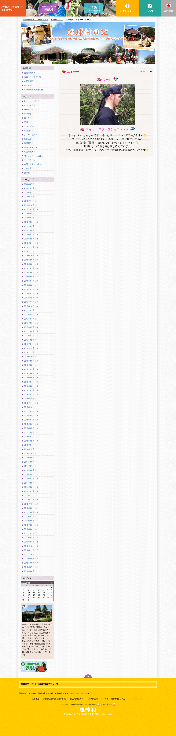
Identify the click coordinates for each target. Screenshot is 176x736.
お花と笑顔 (29, 81)
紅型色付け (29, 130)
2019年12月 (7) (30, 196)
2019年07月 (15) (31, 217)
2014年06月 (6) (30, 470)
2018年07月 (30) (31, 268)
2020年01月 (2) (30, 192)
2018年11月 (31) (31, 251)
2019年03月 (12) (31, 234)
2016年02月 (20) (31, 390)
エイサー (28, 118)
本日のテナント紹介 (32, 164)
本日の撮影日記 (30, 147)
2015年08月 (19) (31, 415)
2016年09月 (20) (31, 361)
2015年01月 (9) (30, 445)
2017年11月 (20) (31, 302)
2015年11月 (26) (31, 403)
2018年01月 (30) (31, 293)
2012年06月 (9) (30, 571)
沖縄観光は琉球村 (26, 693)
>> (52, 583)
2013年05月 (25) (31, 525)
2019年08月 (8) (30, 213)
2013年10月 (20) (31, 504)
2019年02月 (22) (31, 238)
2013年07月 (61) (31, 516)
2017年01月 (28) (31, 344)
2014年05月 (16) (31, 474)
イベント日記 (29, 105)
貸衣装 (27, 172)
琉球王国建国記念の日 (33, 89)
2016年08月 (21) (31, 365)
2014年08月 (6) (30, 461)
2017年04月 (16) (31, 331)
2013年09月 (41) (31, 508)
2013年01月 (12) (31, 541)
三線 (26, 122)
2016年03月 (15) (31, 386)
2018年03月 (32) (31, 285)
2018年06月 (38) (31, 272)
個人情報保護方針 (77, 698)
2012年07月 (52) (31, 567)
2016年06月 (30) (31, 373)
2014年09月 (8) (30, 457)
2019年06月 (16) (31, 222)
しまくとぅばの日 (31, 101)
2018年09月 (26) (31, 259)
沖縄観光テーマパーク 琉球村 (35, 19)
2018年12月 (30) (31, 247)
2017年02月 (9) (30, 339)
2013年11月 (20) (31, 499)
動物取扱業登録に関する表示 (54, 698)
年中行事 (28, 113)
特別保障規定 (91, 704)
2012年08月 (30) (31, 562)
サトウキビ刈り (30, 160)
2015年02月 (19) (31, 440)
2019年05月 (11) (31, 226)
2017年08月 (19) (31, 314)
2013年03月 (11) (31, 533)
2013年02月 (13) (31, 537)
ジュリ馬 (28, 85)
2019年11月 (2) (30, 201)
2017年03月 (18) (31, 335)
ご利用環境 (93, 698)
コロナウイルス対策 (32, 77)
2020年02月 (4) (30, 188)
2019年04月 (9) (30, 230)
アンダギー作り (30, 126)
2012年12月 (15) (31, 546)
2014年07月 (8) (30, 466)
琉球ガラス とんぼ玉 (33, 155)
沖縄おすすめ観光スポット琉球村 (12, 8)
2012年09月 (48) (31, 558)
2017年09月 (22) (31, 310)
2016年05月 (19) (31, 377)
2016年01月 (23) (31, 394)
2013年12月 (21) (31, 495)
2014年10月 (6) (30, 453)
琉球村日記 (29, 143)
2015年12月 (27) (31, 398)
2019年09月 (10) (31, 209)
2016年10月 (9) (30, 356)
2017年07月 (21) (31, 318)
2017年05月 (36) (31, 327)
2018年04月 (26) (31, 280)
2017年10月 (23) (31, 306)
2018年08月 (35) (31, 264)
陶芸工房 (28, 139)
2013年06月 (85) (31, 520)
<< (22, 583)
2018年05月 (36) (31, 276)
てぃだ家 (28, 168)
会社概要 (36, 698)
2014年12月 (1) (30, 449)
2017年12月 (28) (31, 297)
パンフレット (138, 698)
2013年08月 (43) (31, 512)
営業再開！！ (29, 72)
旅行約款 (64, 704)
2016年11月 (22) (31, 352)
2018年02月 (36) (31, 289)
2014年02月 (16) (31, 487)
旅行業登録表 (77, 704)
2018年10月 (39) (31, 255)
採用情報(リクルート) (120, 698)
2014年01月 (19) (31, 491)
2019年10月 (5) (30, 205)
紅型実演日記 (29, 151)
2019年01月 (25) (31, 243)
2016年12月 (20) (31, 348)
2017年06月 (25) (31, 323)
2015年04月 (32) (31, 432)
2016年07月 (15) (31, 369)
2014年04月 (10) (31, 478)
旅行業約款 (107, 704)
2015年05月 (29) (31, 428)
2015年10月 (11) (31, 407)
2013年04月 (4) (30, 529)
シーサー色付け (30, 134)
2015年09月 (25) (31, 411)
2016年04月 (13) (31, 382)
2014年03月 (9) (30, 483)
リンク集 (104, 698)
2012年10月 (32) (31, 554)
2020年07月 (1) (30, 184)
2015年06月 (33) (31, 424)
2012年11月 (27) (31, 550)
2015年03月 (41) (31, 436)
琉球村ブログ (57, 19)
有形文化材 (29, 109)
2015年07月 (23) (31, 419)
